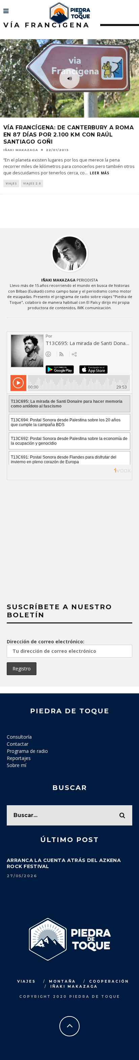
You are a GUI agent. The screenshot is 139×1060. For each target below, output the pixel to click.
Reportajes (19, 758)
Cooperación (109, 981)
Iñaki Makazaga (20, 149)
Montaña (62, 981)
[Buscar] (133, 8)
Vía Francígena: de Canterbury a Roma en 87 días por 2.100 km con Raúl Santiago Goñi (68, 134)
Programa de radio (27, 751)
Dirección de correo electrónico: (45, 641)
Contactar (17, 744)
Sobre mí (16, 765)
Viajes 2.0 (32, 183)
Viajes (11, 183)
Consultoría (19, 737)
